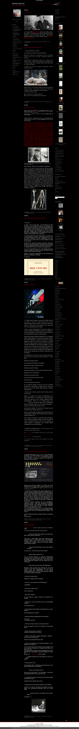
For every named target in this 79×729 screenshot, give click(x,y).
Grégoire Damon (57, 309)
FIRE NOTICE (61, 87)
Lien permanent (35, 41)
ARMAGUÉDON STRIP (60, 55)
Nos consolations (57, 351)
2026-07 (56, 264)
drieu (41, 446)
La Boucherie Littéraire (58, 159)
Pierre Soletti (57, 365)
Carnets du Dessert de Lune (59, 151)
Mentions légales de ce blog (32, 726)
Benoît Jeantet (57, 291)
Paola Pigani (57, 354)
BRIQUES (60, 209)
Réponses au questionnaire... (30, 524)
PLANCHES (61, 223)
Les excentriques (57, 340)
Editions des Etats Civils (59, 153)
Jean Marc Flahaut (58, 312)
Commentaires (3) (43, 101)
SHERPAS (60, 230)
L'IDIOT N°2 (61, 95)
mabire (36, 446)
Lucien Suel (57, 341)
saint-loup (38, 446)
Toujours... (56, 185)
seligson (32, 213)
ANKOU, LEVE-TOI (61, 47)
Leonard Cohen (57, 334)
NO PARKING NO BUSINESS (60, 111)
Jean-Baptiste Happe (58, 315)
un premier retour (36, 456)
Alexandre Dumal (47, 487)
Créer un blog (37, 723)
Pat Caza (56, 357)
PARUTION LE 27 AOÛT (59, 181)
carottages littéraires (16, 39)
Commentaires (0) (40, 41)
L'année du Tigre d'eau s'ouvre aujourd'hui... (33, 47)
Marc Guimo (57, 346)
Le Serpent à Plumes (58, 169)
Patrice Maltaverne (58, 359)
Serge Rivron (57, 373)
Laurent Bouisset (57, 326)
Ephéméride (15, 45)
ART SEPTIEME (60, 216)
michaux (47, 41)
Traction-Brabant (57, 384)
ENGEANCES (61, 71)
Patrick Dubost (57, 363)
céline (49, 41)
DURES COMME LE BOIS (61, 63)
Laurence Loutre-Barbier (59, 324)
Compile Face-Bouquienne (17, 41)
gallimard (50, 445)
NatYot (56, 349)
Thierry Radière (57, 381)
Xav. (55, 245)
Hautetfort (42, 723)
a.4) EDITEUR (15, 32)
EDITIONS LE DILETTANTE (59, 156)
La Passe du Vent (58, 161)
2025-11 (56, 277)
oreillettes (14, 50)
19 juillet (56, 179)
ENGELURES (61, 79)
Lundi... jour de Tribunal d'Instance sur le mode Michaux (35, 451)
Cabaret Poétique (40, 454)
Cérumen (56, 296)
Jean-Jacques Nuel (58, 317)
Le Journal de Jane (58, 329)
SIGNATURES (15, 74)
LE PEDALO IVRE (58, 166)
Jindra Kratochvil (57, 321)
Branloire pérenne (18, 3)
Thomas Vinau (57, 382)
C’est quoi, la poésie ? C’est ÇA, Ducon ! (35, 716)
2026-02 (56, 272)
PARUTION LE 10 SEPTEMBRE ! (60, 176)
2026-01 (56, 274)
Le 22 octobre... (27, 12)
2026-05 (56, 267)
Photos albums (58, 201)
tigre (51, 101)
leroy (44, 445)
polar (14, 68)
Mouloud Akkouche (28, 489)
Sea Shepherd (57, 371)
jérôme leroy (47, 445)
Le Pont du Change (58, 167)
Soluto (56, 374)
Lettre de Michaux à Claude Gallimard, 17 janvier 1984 (35, 218)
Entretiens (35, 111)
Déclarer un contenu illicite (24, 726)
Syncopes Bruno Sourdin (59, 379)
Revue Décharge (57, 368)
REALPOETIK (57, 366)
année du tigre (26, 102)
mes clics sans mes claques (17, 48)
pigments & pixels (15, 65)
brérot (27, 717)
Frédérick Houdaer (58, 238)
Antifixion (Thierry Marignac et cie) (60, 288)
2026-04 (56, 269)
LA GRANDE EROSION (60, 103)
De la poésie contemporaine (59, 299)
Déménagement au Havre (59, 257)
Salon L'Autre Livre (61, 245)
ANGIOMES (61, 39)
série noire (25, 446)
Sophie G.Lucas (57, 376)
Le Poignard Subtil (58, 332)
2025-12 (56, 275)
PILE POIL (60, 135)
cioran (25, 42)
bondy (30, 213)
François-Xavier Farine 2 (59, 307)
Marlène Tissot (57, 348)
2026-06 (56, 266)
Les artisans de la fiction (59, 338)
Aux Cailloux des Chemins (59, 150)
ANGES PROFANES (61, 31)
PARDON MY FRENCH (60, 127)
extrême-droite (30, 446)
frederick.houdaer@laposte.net (17, 19)
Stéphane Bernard (58, 241)
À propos (17, 21)
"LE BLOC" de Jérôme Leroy (30, 284)
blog (57, 726)
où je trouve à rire (15, 53)
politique (14, 70)
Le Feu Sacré (57, 164)
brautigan (32, 717)
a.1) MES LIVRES (15, 26)
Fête (55, 190)
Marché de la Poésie (58, 188)
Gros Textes (57, 158)
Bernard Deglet (57, 293)
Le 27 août (56, 191)
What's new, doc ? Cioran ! (29, 107)
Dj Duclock (56, 301)
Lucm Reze (57, 343)
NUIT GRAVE (61, 119)
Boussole (14, 36)
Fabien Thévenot (57, 304)
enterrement (28, 42)
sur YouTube (57, 13)
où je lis (14, 51)
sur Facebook (57, 11)
